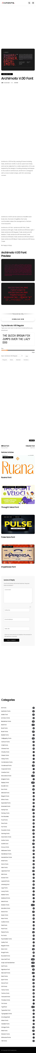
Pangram (4, 359)
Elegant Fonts (5, 796)
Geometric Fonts (6, 837)
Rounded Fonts (5, 956)
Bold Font (4, 724)
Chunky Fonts (5, 752)
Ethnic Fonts (4, 799)
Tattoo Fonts (5, 990)
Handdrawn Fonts (6, 854)
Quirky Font (4, 942)
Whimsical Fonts (6, 1037)
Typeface (17, 517)
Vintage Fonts (5, 1027)
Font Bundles (5, 816)
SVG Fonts (4, 986)
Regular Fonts (5, 945)
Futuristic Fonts (5, 830)
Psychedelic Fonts (6, 939)
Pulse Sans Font (8, 537)
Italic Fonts (4, 867)
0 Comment (6, 82)
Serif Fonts (4, 966)
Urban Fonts (4, 1020)
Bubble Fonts (5, 735)
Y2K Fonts (4, 1041)
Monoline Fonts (5, 908)
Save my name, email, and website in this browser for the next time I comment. (18, 635)
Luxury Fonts (4, 891)
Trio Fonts (4, 1003)
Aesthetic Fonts (5, 711)
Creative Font (5, 772)
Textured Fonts (5, 996)
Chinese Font (5, 748)
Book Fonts (4, 728)
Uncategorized (5, 1017)
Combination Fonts (6, 762)
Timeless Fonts (5, 1000)
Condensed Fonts (6, 765)
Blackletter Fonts (6, 721)
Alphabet (18, 359)
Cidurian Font (30, 446)
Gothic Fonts (5, 840)
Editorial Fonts (5, 792)
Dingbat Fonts (5, 779)
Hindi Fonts (4, 860)
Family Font (4, 809)
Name (11, 359)
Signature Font (5, 969)
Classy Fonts (5, 758)
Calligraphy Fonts (6, 738)
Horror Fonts (4, 864)
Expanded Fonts (5, 803)
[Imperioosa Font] (18, 554)
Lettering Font (5, 884)
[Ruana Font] (18, 464)
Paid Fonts (4, 925)
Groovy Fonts (5, 847)
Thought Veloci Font (10, 507)
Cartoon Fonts (5, 741)
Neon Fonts (4, 918)
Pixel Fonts (4, 928)
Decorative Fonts (6, 775)
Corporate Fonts (6, 769)
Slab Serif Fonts (5, 973)
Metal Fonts (4, 901)
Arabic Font (4, 714)
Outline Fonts (5, 922)
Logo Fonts (4, 888)
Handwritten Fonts (9, 487)
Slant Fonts (4, 976)
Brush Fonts (4, 731)
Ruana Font (6, 477)
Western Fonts (5, 1034)
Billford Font (5, 446)
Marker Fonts (5, 894)
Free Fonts (4, 823)
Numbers (26, 359)
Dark (27, 356)
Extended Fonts (5, 806)
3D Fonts (3, 707)
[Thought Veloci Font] (18, 494)
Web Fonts (4, 1030)
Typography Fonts (6, 1013)
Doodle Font (4, 786)
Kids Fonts (4, 874)
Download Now (18, 319)
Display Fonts (5, 782)
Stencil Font (4, 983)
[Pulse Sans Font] (18, 524)
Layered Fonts (5, 881)
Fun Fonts (4, 826)
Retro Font (4, 949)
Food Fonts (4, 820)
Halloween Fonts (6, 850)
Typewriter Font (5, 1010)
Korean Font (4, 877)
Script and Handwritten (8, 962)
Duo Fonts (4, 789)
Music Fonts (4, 915)
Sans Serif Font (7, 74)
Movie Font (4, 911)
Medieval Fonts (5, 898)
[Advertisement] (18, 23)
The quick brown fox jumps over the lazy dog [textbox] (16, 339)
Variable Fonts (5, 1024)
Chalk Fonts (4, 745)
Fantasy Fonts (5, 813)
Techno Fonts (5, 993)
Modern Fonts (5, 905)
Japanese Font (5, 871)
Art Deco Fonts (5, 718)
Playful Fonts (5, 932)
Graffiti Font (4, 843)
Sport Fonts (4, 979)
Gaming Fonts (5, 833)
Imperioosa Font (8, 567)
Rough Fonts (4, 952)
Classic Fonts (5, 755)
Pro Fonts (4, 935)
